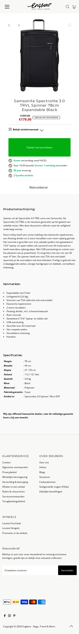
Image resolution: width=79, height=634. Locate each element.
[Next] (19, 25)
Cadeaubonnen (47, 481)
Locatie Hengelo (11, 528)
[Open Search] (67, 7)
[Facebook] (5, 616)
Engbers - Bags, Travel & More (39, 626)
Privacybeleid (9, 472)
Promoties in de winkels (14, 532)
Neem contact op (38, 187)
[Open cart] (74, 6)
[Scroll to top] (71, 626)
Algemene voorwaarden (15, 467)
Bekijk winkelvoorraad (25, 129)
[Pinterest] (14, 616)
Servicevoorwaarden (13, 496)
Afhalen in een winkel (13, 486)
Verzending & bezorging (15, 481)
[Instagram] (9, 616)
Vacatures (44, 476)
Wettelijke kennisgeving (14, 476)
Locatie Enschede (11, 523)
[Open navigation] (10, 6)
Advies (42, 467)
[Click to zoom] (69, 25)
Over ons (44, 462)
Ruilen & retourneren (13, 491)
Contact (6, 462)
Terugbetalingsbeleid (13, 501)
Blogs (42, 472)
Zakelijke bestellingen (50, 491)
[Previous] (9, 25)
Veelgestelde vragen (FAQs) (54, 486)
